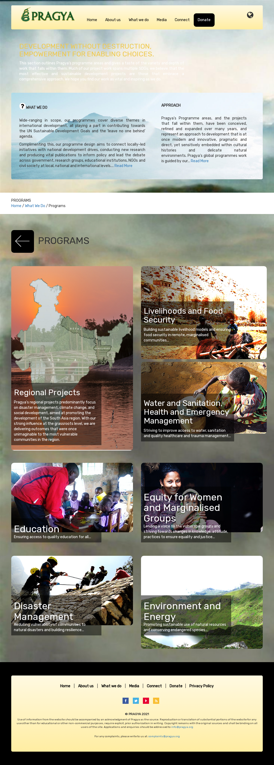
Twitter (137, 701)
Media (162, 20)
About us (113, 20)
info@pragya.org (182, 727)
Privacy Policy (201, 686)
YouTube (147, 701)
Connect (182, 20)
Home (92, 20)
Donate (204, 20)
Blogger (157, 701)
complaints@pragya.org (164, 736)
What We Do (35, 206)
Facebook (127, 701)
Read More (123, 166)
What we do (139, 20)
